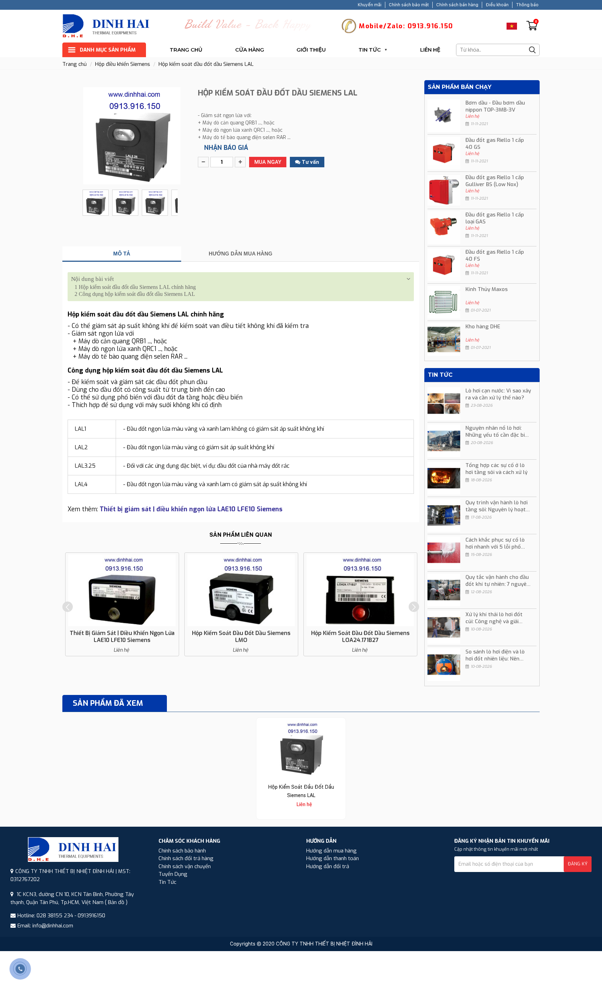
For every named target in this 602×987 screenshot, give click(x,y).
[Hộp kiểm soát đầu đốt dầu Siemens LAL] (301, 748)
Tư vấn (309, 162)
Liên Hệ (430, 49)
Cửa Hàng (249, 49)
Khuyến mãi (369, 4)
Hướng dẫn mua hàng (331, 850)
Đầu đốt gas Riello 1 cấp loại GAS (494, 218)
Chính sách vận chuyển (185, 866)
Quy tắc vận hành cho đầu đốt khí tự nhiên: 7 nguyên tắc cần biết (497, 581)
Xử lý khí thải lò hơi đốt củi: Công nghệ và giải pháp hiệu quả (494, 618)
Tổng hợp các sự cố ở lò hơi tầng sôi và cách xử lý (496, 469)
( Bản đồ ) (116, 902)
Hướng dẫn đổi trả (327, 866)
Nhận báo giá (226, 148)
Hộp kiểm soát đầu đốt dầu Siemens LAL (206, 64)
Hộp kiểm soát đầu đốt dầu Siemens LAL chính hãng (135, 287)
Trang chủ (186, 49)
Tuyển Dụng (173, 874)
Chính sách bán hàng (457, 4)
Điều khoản (497, 4)
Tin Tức (369, 49)
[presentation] (67, 607)
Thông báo (527, 4)
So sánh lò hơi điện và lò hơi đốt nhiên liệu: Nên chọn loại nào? (495, 655)
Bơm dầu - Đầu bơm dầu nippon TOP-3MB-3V (495, 106)
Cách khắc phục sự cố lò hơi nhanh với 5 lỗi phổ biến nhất (495, 543)
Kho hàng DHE (482, 326)
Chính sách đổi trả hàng (186, 858)
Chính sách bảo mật (409, 4)
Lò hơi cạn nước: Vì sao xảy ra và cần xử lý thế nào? (498, 394)
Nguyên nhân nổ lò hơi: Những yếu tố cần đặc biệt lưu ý (497, 431)
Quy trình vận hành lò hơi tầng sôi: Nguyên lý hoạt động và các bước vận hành (496, 506)
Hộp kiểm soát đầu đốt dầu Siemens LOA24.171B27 (360, 636)
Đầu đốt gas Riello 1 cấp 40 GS (494, 144)
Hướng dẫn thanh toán (332, 858)
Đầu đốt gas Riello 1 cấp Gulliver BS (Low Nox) (494, 181)
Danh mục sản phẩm (108, 49)
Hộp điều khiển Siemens (122, 64)
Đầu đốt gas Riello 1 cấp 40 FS (494, 255)
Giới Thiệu (311, 49)
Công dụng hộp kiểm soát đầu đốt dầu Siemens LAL (135, 294)
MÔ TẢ (121, 254)
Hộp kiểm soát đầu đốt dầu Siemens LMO (241, 636)
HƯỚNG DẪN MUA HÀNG (240, 254)
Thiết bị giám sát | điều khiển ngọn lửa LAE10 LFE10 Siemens (122, 636)
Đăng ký (577, 864)
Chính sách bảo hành (182, 850)
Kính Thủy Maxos (486, 289)
